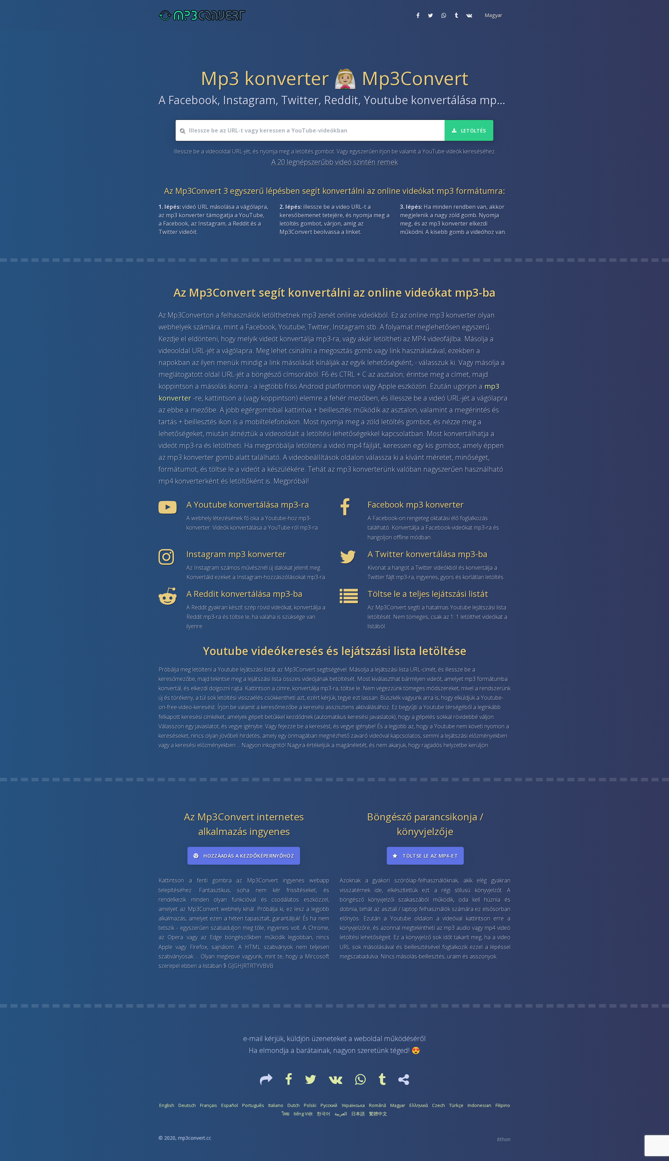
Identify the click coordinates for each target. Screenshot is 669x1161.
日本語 (358, 1113)
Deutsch (187, 1105)
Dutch (293, 1105)
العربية (340, 1113)
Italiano (275, 1105)
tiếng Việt (303, 1113)
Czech (438, 1105)
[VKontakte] (336, 1082)
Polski (310, 1105)
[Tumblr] (383, 1082)
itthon (503, 1139)
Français (208, 1105)
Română (377, 1105)
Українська (353, 1105)
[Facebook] (289, 1082)
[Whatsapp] (361, 1082)
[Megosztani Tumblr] (456, 15)
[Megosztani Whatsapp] (444, 15)
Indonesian (479, 1105)
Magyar (397, 1105)
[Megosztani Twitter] (430, 15)
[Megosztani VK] (469, 15)
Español (229, 1105)
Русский (329, 1105)
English (166, 1105)
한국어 (323, 1113)
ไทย (286, 1113)
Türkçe (456, 1105)
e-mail (253, 1038)
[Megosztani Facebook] (418, 15)
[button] (493, 15)
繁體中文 (378, 1113)
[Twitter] (311, 1082)
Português (253, 1105)
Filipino (502, 1105)
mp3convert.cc (194, 1138)
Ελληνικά (418, 1105)
